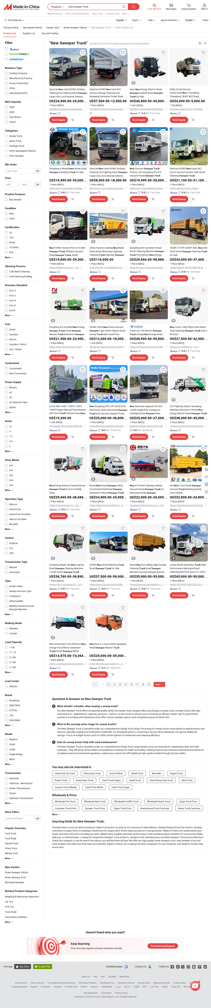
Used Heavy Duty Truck (161, 780)
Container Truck (112, 13)
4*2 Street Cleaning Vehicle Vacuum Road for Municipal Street (147, 489)
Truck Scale (10, 911)
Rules (205, 20)
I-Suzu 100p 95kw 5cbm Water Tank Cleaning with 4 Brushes (188, 330)
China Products (37, 982)
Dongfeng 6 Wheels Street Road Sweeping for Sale (68, 170)
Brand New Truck (84, 780)
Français (57, 986)
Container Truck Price (65, 808)
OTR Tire (9, 906)
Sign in (204, 8)
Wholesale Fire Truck (65, 801)
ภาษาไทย (154, 986)
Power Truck (61, 780)
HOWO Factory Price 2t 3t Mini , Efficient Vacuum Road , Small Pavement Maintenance (67, 251)
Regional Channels (161, 982)
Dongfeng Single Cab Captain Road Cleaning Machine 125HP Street (66, 568)
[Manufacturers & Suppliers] (21, 6)
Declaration (106, 992)
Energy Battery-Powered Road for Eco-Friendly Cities (67, 489)
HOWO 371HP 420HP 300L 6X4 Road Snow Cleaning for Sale (188, 251)
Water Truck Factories (189, 808)
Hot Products (21, 982)
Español (33, 986)
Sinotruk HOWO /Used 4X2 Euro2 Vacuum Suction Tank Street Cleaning (187, 172)
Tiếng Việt (175, 986)
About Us (86, 976)
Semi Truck (187, 780)
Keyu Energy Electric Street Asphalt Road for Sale (146, 93)
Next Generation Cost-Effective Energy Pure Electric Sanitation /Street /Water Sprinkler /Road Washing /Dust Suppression (67, 647)
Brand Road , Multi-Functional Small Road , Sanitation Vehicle (107, 489)
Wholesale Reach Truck (158, 801)
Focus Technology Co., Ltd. (107, 996)
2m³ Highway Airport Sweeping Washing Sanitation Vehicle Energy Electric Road (188, 410)
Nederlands (107, 986)
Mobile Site (124, 976)
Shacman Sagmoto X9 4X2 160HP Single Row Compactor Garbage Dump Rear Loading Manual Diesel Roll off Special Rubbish (146, 410)
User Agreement (91, 992)
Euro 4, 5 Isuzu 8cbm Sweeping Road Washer (108, 645)
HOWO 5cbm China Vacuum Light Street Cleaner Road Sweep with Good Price (107, 330)
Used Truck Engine (111, 780)
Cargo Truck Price (188, 801)
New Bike (156, 773)
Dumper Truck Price (95, 808)
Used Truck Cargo (121, 787)
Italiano (84, 986)
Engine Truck (176, 773)
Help (150, 20)
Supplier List (29, 33)
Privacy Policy (121, 992)
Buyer (135, 20)
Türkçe (165, 986)
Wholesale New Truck (95, 801)
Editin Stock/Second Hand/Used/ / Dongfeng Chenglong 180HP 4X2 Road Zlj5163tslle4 (184, 93)
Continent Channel (126, 982)
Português (45, 986)
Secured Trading (50, 33)
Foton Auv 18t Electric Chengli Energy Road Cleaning (146, 332)
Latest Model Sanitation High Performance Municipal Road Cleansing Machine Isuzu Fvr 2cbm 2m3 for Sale (188, 568)
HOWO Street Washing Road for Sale (107, 566)
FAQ (95, 976)
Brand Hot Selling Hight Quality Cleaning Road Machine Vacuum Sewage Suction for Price (148, 568)
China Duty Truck (92, 773)
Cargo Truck (97, 13)
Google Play (42, 966)
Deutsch (94, 986)
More (55, 814)
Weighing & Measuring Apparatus (22, 896)
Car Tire (9, 901)
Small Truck (135, 780)
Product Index (179, 982)
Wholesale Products (88, 982)
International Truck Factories (154, 808)
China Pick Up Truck (65, 773)
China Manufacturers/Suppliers (61, 982)
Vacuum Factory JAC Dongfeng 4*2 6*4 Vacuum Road (145, 172)
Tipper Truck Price (122, 808)
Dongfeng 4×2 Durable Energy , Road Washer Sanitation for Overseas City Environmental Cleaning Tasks (67, 330)
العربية (118, 986)
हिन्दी (145, 986)
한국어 (127, 986)
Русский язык (71, 986)
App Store (22, 966)
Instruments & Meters (16, 917)
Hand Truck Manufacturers (77, 13)
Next (158, 684)
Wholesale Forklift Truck (126, 801)
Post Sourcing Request (163, 946)
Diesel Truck (137, 773)
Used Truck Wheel (94, 787)
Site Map (112, 976)
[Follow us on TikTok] (178, 966)
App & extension (169, 20)
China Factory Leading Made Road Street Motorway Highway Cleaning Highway (107, 251)
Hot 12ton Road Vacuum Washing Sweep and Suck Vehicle (188, 489)
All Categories (15, 20)
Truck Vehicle (116, 773)
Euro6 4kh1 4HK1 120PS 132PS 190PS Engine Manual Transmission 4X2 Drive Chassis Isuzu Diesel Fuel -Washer (67, 410)
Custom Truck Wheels (66, 787)
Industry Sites (144, 982)
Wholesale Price (107, 982)
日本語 (136, 986)
